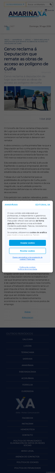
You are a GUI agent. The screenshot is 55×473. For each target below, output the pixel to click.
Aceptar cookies (27, 243)
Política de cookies (27, 267)
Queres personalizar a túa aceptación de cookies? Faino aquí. (27, 258)
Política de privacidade (27, 269)
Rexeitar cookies (27, 251)
